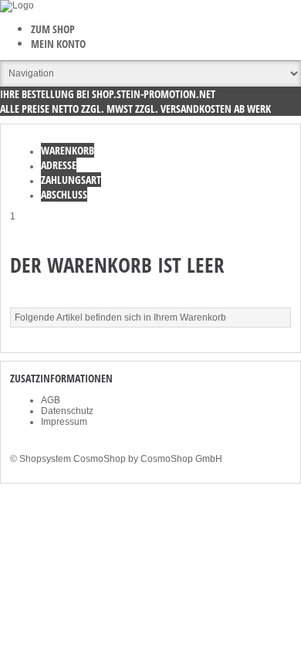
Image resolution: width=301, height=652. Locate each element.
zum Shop (53, 29)
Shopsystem (45, 458)
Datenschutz (67, 411)
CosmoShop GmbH (181, 458)
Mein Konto (58, 43)
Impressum (64, 421)
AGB (50, 400)
